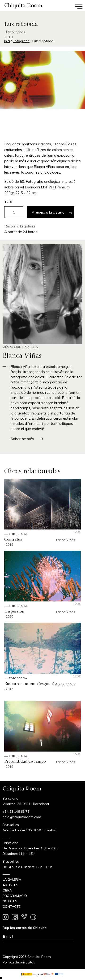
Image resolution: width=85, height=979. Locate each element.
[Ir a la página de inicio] (21, 5)
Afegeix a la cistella (48, 212)
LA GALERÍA (12, 879)
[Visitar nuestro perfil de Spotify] (33, 918)
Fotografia (21, 41)
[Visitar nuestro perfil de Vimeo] (24, 918)
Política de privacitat (18, 962)
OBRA (7, 890)
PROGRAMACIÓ (15, 896)
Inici (7, 41)
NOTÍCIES (10, 901)
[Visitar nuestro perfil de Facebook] (15, 918)
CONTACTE (12, 906)
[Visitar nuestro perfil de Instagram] (5, 918)
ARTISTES (10, 885)
